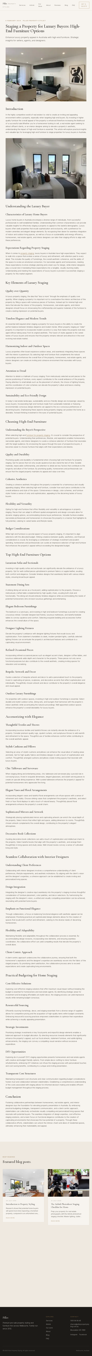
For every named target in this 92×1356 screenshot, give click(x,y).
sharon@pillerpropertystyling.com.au (79, 1325)
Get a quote (84, 5)
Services (22, 5)
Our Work (40, 5)
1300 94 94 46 (75, 1321)
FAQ (73, 5)
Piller (9, 5)
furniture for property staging (38, 435)
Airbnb (32, 5)
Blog (66, 5)
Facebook (83, 1334)
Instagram (73, 1334)
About (48, 5)
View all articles (13, 1290)
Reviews (58, 5)
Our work (49, 1328)
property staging (27, 253)
